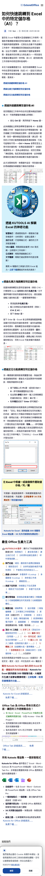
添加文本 (36, 629)
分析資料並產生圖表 (28, 555)
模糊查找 (23, 581)
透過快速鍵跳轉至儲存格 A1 (15, 83)
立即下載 (13, 269)
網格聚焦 (19, 608)
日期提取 (28, 615)
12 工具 (25, 629)
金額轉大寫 (20, 646)
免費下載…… (11, 697)
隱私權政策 (15, 865)
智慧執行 (19, 552)
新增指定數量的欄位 (25, 597)
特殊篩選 (35, 622)
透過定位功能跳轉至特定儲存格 (16, 95)
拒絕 (30, 871)
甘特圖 (10, 636)
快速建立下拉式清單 (27, 585)
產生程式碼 (32, 552)
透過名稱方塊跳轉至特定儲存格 (16, 89)
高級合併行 (31, 650)
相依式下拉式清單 (16, 589)
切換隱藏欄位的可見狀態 (19, 600)
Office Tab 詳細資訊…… (14, 745)
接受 (11, 871)
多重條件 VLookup (28, 574)
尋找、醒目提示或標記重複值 (27, 563)
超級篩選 (22, 622)
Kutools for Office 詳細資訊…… (18, 820)
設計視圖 (31, 608)
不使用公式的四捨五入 (25, 570)
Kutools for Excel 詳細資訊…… (17, 693)
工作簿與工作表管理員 (25, 611)
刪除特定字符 (11, 633)
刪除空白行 (13, 566)
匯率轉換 (30, 646)
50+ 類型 (34, 633)
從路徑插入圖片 (21, 643)
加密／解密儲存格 (21, 618)
